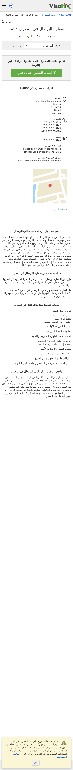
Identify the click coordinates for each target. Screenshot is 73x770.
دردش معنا (24, 36)
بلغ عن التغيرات (59, 209)
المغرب (17, 45)
